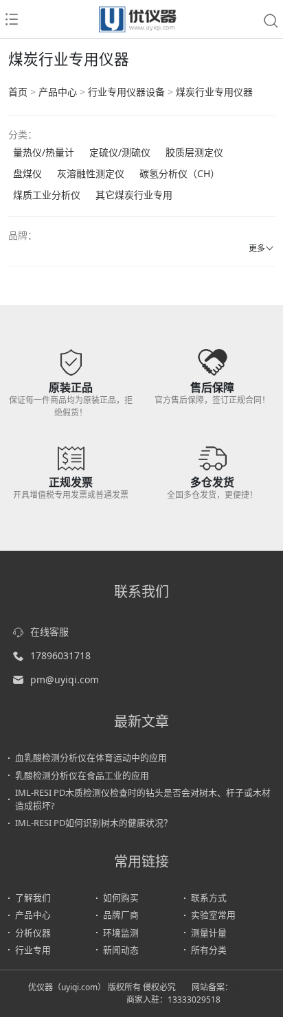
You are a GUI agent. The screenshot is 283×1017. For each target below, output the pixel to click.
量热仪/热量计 (43, 152)
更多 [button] (257, 248)
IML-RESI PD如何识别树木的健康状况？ (93, 822)
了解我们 (33, 897)
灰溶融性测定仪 (90, 173)
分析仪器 (33, 932)
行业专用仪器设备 (126, 91)
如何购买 (121, 897)
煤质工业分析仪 (46, 194)
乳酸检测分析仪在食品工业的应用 (82, 775)
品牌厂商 (121, 915)
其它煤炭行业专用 (133, 194)
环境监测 (121, 932)
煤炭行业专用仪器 (214, 91)
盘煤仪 (27, 173)
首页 (17, 91)
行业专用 (33, 950)
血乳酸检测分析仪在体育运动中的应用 (91, 757)
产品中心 (57, 91)
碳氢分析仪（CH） (179, 173)
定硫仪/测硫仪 (119, 152)
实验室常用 (213, 915)
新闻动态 (121, 950)
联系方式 (209, 897)
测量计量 (209, 932)
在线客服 (49, 631)
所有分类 (209, 950)
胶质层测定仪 (194, 152)
